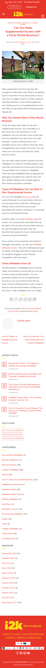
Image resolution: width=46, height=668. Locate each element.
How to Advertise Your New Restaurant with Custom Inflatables (33, 339)
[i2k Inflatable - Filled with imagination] (23, 14)
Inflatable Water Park (11, 494)
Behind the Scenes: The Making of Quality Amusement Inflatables (24, 364)
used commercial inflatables (13, 438)
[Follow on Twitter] (21, 653)
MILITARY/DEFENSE (33, 634)
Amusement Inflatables (12, 455)
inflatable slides (31, 219)
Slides (23, 24)
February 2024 (9, 578)
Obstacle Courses (30, 23)
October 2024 (8, 558)
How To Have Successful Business (17, 479)
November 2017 (9, 602)
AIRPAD (10, 637)
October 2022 (8, 587)
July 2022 (6, 597)
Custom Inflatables (10, 469)
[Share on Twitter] (21, 299)
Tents (4, 523)
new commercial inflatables (12, 430)
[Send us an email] (24, 653)
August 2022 (8, 592)
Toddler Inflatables (10, 528)
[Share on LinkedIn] (34, 299)
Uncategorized (8, 538)
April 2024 (7, 568)
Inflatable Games (9, 489)
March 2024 (7, 573)
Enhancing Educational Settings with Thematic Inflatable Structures (25, 375)
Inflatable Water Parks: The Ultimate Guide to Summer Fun (25, 398)
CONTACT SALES (11, 634)
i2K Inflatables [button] (21, 662)
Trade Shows (8, 533)
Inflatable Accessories (12, 484)
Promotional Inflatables (12, 514)
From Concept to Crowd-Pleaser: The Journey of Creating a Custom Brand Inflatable (25, 410)
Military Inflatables (10, 499)
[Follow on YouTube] (28, 653)
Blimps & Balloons (10, 459)
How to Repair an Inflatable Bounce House (10, 339)
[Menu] (3, 14)
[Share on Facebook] (16, 299)
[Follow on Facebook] (17, 653)
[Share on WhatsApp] (11, 299)
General (5, 474)
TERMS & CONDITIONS (29, 637)
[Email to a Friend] (25, 299)
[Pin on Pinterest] (30, 299)
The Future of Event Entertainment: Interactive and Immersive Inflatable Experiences (24, 387)
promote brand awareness (12, 434)
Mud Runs (6, 504)
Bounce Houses (14, 23)
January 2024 (8, 582)
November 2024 (9, 553)
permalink (34, 311)
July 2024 (6, 563)
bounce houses (29, 197)
